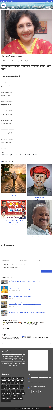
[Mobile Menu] (51, 5)
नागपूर (9, 388)
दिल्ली (7, 385)
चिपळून (17, 383)
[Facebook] (33, 391)
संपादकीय (9, 398)
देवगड (11, 385)
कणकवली (4, 380)
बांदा (21, 388)
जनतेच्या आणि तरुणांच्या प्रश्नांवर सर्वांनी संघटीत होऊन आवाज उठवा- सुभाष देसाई (27, 312)
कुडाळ (18, 380)
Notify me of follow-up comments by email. (14, 264)
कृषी (22, 380)
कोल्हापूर (3, 383)
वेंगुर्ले (3, 396)
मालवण (13, 391)
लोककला (18, 393)
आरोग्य (14, 378)
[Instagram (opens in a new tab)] (49, 1)
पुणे (18, 61)
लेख (13, 393)
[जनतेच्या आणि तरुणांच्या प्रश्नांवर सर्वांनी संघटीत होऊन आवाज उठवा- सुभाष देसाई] (4, 313)
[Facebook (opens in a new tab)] (48, 1)
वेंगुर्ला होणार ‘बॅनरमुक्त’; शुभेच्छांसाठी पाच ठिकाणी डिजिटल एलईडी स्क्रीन (25, 281)
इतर (18, 378)
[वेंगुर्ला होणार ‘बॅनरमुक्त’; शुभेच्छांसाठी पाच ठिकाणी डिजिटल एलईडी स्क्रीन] (4, 282)
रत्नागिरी (3, 393)
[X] (29, 391)
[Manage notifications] (50, 407)
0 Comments (34, 61)
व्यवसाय (20, 396)
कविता (15, 61)
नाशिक (13, 388)
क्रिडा (8, 383)
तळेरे (3, 385)
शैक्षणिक (3, 398)
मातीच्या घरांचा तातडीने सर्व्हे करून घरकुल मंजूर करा (20, 289)
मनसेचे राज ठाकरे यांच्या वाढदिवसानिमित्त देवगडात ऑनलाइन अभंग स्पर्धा (14, 221)
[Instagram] (37, 391)
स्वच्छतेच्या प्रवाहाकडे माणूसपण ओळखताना (39, 237)
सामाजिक (20, 398)
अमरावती (8, 378)
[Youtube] (40, 391)
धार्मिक (21, 385)
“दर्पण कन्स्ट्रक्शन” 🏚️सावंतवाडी (9, 320)
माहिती (18, 391)
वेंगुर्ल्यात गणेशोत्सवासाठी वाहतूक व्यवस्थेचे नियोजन (20, 296)
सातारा (14, 398)
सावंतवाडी (4, 401)
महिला (8, 391)
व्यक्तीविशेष (14, 396)
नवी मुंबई (3, 388)
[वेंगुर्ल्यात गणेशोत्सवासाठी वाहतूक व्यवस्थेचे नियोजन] (4, 297)
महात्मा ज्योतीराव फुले (39, 197)
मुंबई (22, 391)
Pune (3, 378)
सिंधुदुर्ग (26, 61)
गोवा (12, 383)
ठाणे (21, 383)
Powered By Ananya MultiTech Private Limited (30, 408)
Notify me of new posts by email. (11, 267)
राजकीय (8, 393)
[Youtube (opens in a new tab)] (51, 1)
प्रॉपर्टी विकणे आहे (6, 335)
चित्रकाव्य (14, 195)
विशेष (22, 61)
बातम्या (3, 391)
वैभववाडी (8, 396)
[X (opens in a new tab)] (46, 1)
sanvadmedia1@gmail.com (38, 386)
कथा (9, 380)
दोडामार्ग (16, 385)
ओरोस (22, 378)
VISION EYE (5, 328)
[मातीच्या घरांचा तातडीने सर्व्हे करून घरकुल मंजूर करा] (4, 289)
